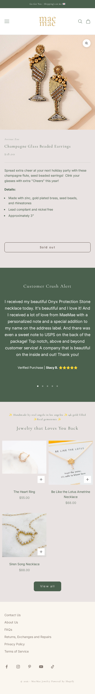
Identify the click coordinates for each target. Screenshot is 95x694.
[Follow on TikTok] (52, 666)
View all (47, 586)
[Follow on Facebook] (6, 666)
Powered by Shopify (62, 681)
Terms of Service (16, 651)
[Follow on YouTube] (41, 666)
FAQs (8, 629)
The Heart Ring (24, 492)
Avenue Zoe (11, 139)
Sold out (47, 247)
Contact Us (12, 615)
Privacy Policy (14, 644)
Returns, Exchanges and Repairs (27, 637)
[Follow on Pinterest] (29, 666)
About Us (11, 622)
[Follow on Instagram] (18, 666)
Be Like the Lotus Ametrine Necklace (70, 494)
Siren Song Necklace (24, 564)
